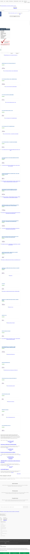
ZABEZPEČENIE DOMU (3, 38)
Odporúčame (4, 53)
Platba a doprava (3, 526)
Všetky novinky (19, 473)
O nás (1, 534)
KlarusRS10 (3, 283)
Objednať (14, 18)
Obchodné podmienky (3, 527)
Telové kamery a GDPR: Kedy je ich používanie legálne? (8, 444)
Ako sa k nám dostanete (4, 533)
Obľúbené (17, 53)
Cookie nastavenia (3, 535)
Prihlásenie (28, 2)
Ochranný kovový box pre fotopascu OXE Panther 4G (9, 378)
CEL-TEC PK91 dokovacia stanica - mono (7, 110)
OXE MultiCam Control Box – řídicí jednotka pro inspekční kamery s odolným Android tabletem (10, 252)
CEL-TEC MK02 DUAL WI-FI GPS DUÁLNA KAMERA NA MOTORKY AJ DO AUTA (10, 158)
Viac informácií (7, 541)
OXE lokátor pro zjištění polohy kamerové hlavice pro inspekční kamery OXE (10, 268)
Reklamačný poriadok (3, 528)
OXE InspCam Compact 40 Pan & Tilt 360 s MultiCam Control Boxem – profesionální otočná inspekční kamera (10, 237)
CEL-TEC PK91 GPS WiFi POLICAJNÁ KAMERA (8, 94)
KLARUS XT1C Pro (4, 315)
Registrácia (25, 2)
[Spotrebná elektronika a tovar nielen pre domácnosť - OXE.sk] (15, 5)
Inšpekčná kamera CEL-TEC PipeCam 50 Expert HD (8, 63)
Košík (14, 16)
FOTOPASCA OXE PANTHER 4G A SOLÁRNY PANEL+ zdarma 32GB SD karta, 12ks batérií (10, 174)
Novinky (12, 53)
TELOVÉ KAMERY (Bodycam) (5, 469)
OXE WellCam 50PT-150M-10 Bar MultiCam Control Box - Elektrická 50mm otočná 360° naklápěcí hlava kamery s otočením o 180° (9, 190)
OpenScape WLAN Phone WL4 (6, 362)
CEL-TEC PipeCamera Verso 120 (6, 425)
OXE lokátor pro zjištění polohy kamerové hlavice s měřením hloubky (10, 300)
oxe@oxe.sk (15, 8)
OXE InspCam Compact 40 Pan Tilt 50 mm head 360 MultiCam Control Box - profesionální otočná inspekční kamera (10, 221)
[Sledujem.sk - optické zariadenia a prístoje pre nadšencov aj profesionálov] (9, 511)
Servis (1, 529)
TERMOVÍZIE (2, 37)
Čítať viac (7, 447)
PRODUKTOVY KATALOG (5, 409)
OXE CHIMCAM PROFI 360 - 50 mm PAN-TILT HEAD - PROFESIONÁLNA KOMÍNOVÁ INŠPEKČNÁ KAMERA (9, 347)
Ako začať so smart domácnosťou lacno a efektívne (8, 452)
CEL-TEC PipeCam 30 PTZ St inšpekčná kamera (8, 126)
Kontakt (2, 532)
